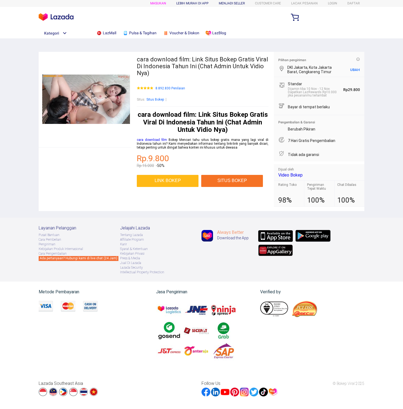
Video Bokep (290, 175)
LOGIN (332, 3)
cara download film (152, 140)
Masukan (158, 3)
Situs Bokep (155, 99)
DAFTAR (353, 3)
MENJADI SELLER (232, 3)
